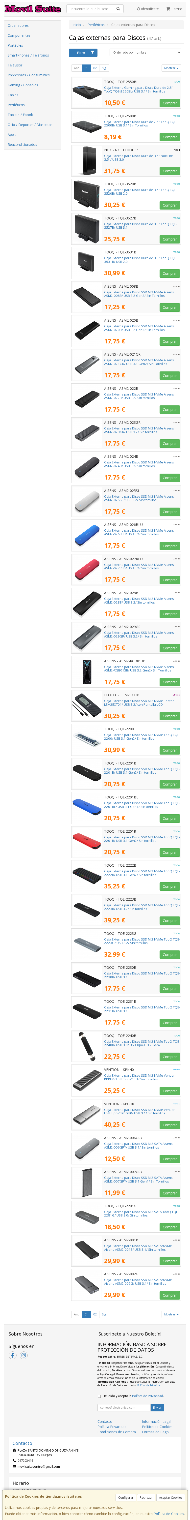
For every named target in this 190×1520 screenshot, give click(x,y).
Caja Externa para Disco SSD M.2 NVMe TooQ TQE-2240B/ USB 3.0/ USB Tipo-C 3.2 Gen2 (142, 1043)
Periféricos (16, 104)
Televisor (15, 65)
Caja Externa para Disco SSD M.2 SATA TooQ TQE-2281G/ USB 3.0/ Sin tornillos (141, 1214)
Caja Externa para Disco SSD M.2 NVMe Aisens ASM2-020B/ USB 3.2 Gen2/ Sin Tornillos (139, 328)
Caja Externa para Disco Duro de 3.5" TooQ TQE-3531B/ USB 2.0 (140, 260)
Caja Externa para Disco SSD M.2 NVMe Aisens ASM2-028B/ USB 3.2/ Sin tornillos (139, 600)
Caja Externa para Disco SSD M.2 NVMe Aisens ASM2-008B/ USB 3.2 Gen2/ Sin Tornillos (139, 294)
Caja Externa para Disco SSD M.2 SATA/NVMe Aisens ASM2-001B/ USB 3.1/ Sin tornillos (138, 1248)
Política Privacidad (111, 1426)
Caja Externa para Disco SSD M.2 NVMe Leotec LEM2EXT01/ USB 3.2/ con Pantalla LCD (139, 703)
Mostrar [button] (170, 68)
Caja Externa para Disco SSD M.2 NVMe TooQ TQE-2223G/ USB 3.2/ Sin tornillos (142, 941)
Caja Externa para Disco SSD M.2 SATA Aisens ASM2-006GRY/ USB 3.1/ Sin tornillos (138, 1145)
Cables (13, 94)
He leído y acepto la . (133, 1396)
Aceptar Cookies (170, 1497)
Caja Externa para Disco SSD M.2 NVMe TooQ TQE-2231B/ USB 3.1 (142, 1009)
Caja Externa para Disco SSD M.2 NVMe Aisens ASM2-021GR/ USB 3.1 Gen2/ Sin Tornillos (139, 362)
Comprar (170, 103)
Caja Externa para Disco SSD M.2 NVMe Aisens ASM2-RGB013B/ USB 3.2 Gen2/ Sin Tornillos (139, 669)
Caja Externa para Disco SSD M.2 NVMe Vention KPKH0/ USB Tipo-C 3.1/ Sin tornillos (139, 1077)
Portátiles (15, 45)
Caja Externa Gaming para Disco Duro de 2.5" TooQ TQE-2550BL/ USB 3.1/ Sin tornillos (138, 89)
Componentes (19, 35)
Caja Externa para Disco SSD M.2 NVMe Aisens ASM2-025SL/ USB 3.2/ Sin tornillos (139, 498)
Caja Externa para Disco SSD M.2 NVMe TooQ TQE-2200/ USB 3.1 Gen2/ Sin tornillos (142, 736)
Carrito (176, 8)
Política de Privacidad (149, 1385)
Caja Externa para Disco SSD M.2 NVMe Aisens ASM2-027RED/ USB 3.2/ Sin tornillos (139, 566)
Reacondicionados (22, 144)
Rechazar (146, 1497)
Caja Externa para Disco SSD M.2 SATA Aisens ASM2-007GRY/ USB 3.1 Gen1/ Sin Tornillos (138, 1179)
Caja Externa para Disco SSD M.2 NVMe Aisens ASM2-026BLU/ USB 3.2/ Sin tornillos (139, 532)
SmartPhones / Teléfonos (28, 55)
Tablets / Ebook (20, 114)
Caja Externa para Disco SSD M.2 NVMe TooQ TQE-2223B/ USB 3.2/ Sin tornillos (142, 907)
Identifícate (149, 8)
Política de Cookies (169, 1513)
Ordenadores (18, 25)
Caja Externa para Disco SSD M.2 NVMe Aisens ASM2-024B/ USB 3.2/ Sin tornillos (139, 464)
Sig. (104, 68)
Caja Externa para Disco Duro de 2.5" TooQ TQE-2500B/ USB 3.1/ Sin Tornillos (140, 124)
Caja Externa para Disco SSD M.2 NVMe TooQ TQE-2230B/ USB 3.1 (142, 975)
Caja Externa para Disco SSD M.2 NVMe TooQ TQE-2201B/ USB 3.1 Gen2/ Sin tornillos (142, 771)
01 (86, 68)
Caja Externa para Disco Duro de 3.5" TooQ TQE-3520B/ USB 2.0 (140, 191)
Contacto (104, 1421)
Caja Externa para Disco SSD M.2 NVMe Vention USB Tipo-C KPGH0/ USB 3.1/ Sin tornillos (139, 1111)
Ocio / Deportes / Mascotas (30, 124)
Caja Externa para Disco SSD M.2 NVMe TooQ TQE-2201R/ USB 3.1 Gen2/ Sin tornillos (142, 839)
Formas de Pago (155, 1431)
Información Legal (156, 1421)
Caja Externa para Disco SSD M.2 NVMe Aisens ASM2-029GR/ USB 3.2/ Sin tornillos (139, 634)
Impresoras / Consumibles (29, 75)
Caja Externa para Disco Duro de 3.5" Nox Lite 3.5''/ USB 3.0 (138, 157)
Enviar (157, 1407)
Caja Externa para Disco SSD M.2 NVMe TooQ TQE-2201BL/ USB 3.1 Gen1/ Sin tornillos (142, 805)
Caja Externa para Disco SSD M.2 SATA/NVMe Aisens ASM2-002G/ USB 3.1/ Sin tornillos (138, 1281)
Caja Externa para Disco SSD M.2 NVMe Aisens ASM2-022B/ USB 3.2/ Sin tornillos (139, 396)
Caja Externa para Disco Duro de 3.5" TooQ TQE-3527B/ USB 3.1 (140, 226)
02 (95, 68)
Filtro (81, 52)
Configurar (125, 1497)
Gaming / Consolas (23, 85)
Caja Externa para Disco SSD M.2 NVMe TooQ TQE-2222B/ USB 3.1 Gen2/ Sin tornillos (142, 873)
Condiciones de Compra (116, 1431)
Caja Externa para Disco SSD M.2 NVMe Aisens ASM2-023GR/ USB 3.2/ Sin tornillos (139, 430)
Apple (12, 134)
